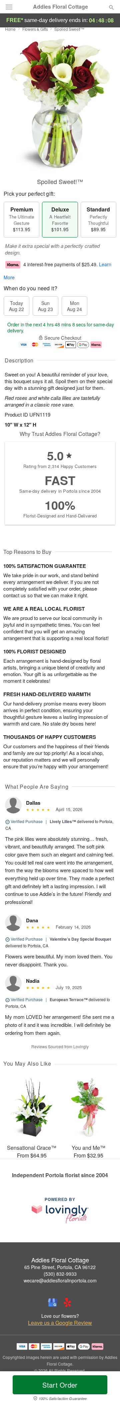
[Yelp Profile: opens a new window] (67, 1302)
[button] (105, 1389)
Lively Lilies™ (63, 821)
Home (10, 29)
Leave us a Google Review (60, 1323)
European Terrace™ (69, 999)
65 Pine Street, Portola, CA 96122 (60, 1267)
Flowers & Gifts (35, 29)
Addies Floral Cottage (60, 6)
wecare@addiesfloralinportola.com (60, 1280)
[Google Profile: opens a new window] (52, 1302)
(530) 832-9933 (60, 1273)
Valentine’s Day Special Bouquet (80, 939)
